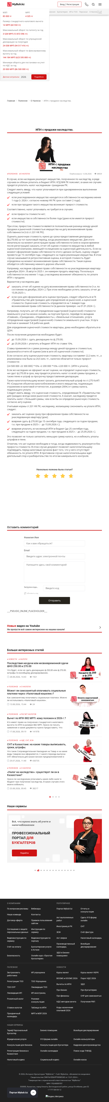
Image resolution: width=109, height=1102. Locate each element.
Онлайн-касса (80, 1060)
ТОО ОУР (11, 987)
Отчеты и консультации (87, 910)
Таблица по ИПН (38, 1007)
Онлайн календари (49, 1051)
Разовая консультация (37, 1000)
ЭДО (83, 984)
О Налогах (93, 12)
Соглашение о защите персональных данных (17, 930)
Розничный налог (15, 999)
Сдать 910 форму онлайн (89, 919)
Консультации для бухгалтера (54, 1045)
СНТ (82, 926)
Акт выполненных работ (64, 919)
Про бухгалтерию (89, 990)
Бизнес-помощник (48, 1030)
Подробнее (39, 77)
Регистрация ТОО (15, 981)
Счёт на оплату (14, 947)
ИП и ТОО (73, 12)
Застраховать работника (13, 974)
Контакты (36, 914)
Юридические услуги (16, 1039)
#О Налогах (24, 174)
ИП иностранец (38, 993)
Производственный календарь (65, 945)
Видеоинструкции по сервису (16, 939)
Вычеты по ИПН (63, 984)
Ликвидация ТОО (39, 987)
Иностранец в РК (64, 926)
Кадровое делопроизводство (87, 1045)
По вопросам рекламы (17, 909)
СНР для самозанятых (91, 996)
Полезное (23, 100)
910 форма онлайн (49, 1039)
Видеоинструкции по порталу (41, 939)
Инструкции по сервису (38, 930)
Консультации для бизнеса (19, 1045)
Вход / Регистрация (69, 4)
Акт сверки (61, 938)
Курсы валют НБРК (90, 972)
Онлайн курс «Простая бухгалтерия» (41, 957)
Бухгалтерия (62, 12)
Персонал (83, 12)
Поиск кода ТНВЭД (82, 1051)
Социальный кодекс (49, 1060)
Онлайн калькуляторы (84, 1039)
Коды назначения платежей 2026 (64, 1009)
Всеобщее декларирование (88, 945)
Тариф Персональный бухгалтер (17, 1031)
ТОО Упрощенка (38, 981)
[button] (50, 796)
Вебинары (36, 909)
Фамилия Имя (31, 537)
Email (27, 550)
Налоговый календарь (91, 938)
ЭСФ (58, 932)
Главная (11, 100)
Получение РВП (88, 1002)
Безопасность (13, 955)
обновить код (32, 593)
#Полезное (12, 174)
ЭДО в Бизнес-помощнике (63, 954)
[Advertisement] (54, 114)
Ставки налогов (14, 1007)
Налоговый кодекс (16, 1060)
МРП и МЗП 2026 (39, 1013)
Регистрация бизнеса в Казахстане (18, 1052)
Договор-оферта (14, 920)
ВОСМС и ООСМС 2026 (66, 978)
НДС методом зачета (66, 1002)
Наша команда (14, 914)
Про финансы (62, 996)
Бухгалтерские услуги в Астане (41, 948)
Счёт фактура (87, 932)
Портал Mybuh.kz (64, 909)
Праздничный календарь (13, 1015)
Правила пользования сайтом (41, 921)
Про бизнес (61, 990)
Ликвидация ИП (14, 993)
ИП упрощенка (38, 972)
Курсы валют (62, 972)
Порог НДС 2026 (88, 978)
